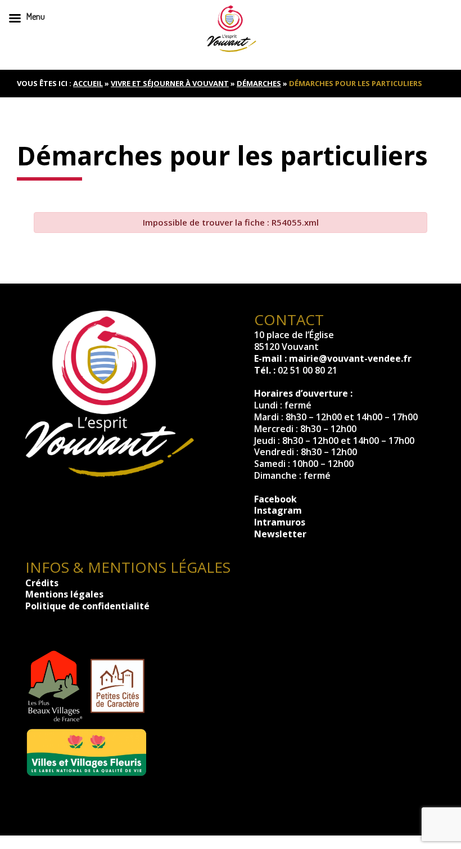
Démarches (259, 83)
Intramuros (279, 522)
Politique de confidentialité (87, 606)
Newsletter (280, 534)
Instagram (278, 510)
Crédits (41, 583)
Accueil (88, 83)
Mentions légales (64, 594)
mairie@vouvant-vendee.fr (350, 358)
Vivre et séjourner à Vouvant (170, 83)
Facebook (275, 499)
